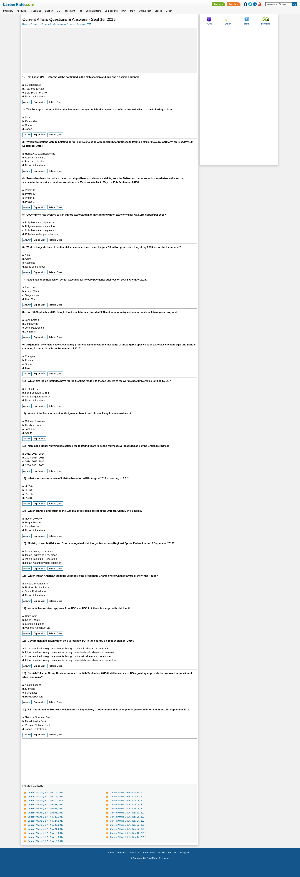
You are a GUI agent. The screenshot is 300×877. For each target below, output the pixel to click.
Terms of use (148, 852)
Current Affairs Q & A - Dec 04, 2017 (128, 808)
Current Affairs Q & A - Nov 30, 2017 (128, 812)
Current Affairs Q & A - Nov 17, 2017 (45, 833)
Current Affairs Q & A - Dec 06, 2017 (128, 804)
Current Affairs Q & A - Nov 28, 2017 (128, 816)
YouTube (172, 852)
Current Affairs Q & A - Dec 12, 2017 (128, 796)
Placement (69, 11)
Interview (8, 11)
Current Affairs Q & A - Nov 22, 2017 (128, 825)
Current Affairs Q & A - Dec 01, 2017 (45, 812)
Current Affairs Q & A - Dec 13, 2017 (45, 796)
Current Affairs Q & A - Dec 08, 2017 (128, 800)
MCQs (209, 24)
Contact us (134, 852)
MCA (123, 11)
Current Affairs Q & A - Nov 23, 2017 (45, 825)
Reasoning (35, 11)
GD (58, 11)
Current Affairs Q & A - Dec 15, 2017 (45, 792)
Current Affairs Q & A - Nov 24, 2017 (128, 821)
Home (25, 24)
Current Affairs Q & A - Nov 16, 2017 (128, 833)
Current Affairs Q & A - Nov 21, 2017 (45, 829)
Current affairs (93, 11)
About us (121, 852)
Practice (233, 4)
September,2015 (84, 24)
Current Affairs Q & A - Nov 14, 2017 (128, 837)
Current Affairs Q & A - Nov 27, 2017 (45, 821)
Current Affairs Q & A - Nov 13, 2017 (45, 841)
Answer (27, 102)
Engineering (111, 11)
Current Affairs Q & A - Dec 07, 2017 (45, 804)
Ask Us (161, 852)
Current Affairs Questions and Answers (58, 24)
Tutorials (246, 24)
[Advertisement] (109, 50)
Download (265, 24)
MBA (132, 11)
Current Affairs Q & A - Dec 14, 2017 (128, 792)
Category (34, 24)
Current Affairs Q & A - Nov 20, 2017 (128, 829)
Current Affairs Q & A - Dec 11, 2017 (45, 800)
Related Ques (55, 102)
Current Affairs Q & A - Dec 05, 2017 (45, 808)
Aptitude (21, 11)
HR (80, 11)
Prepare (218, 4)
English (49, 11)
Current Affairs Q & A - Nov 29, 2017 (45, 816)
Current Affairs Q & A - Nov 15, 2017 (45, 837)
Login (169, 11)
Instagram (185, 852)
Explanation (39, 102)
